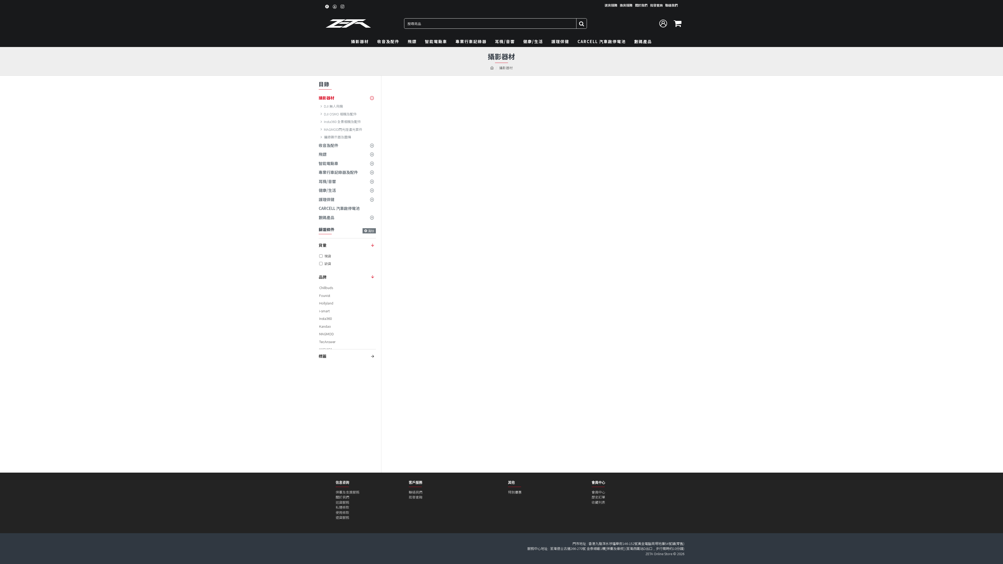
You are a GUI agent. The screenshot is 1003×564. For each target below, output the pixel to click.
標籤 (322, 356)
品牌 (322, 277)
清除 (371, 230)
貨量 (322, 245)
